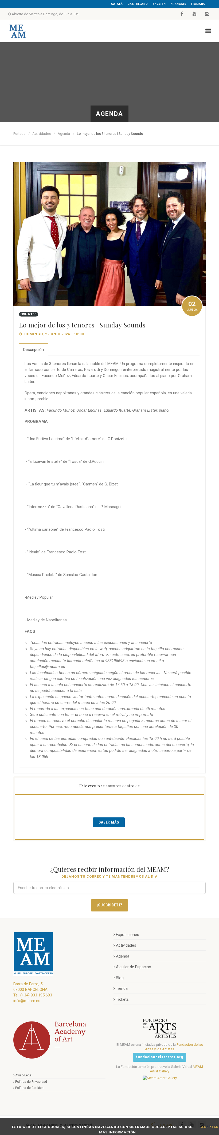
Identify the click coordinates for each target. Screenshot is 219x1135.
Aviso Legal (23, 1075)
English (159, 3)
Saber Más (109, 822)
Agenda (64, 134)
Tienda (122, 988)
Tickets (122, 999)
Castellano (138, 3)
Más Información (117, 1132)
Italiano (198, 3)
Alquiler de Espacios (133, 966)
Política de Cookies (29, 1088)
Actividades (41, 134)
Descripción (33, 349)
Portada (19, 134)
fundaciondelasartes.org (159, 1057)
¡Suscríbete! (109, 905)
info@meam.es (26, 1000)
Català (117, 3)
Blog (120, 977)
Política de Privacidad (31, 1082)
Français (178, 3)
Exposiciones (127, 934)
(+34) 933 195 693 (36, 995)
